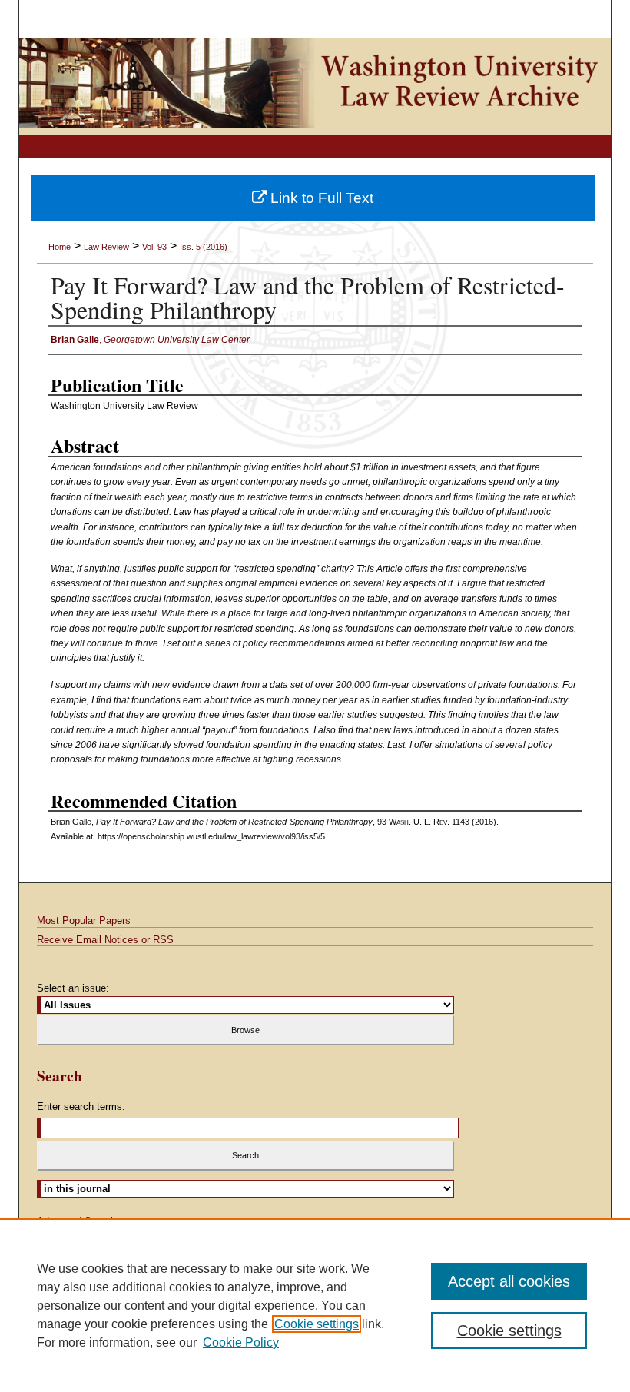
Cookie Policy (241, 1342)
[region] (315, 1305)
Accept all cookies (509, 1281)
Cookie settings (316, 1324)
